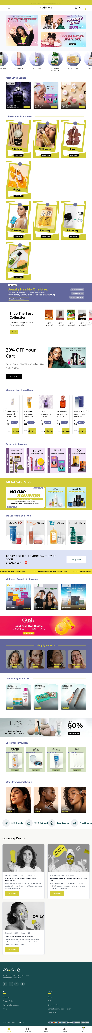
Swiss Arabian (63, 411)
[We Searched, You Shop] (15, 532)
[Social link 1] (5, 984)
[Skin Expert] (56, 659)
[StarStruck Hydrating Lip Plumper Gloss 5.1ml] (12, 402)
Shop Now (76, 559)
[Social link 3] (16, 984)
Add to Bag (15, 431)
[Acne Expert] (15, 659)
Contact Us (52, 1013)
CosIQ (43, 411)
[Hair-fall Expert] (35, 659)
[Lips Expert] (77, 659)
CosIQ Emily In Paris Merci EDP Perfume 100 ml (46, 417)
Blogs (50, 997)
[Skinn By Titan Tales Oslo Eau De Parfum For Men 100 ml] (79, 402)
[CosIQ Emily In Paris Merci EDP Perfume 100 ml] (46, 402)
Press (5, 1009)
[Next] (89, 322)
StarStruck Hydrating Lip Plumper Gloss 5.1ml (12, 417)
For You (14, 331)
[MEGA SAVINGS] (25, 497)
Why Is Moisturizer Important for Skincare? (19, 936)
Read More (13, 893)
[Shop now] (63, 22)
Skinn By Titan (79, 411)
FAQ (49, 1001)
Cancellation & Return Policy (59, 1009)
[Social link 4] (22, 984)
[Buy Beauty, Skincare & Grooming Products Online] (22, 30)
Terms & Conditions (11, 1005)
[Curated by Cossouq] (15, 460)
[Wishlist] (80, 8)
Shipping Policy (54, 1005)
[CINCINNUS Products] (63, 39)
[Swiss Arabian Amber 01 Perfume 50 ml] (62, 402)
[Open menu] (9, 8)
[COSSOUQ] (11, 970)
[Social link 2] (11, 984)
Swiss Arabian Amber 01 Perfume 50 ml (62, 416)
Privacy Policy (8, 1001)
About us (6, 997)
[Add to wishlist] (9, 431)
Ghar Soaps (28, 411)
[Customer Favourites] (15, 759)
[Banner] (46, 292)
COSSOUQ (20, 1022)
